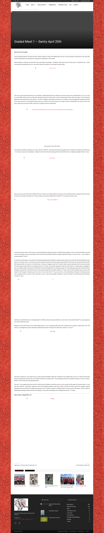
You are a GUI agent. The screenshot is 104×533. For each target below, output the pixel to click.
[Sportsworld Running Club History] (44, 504)
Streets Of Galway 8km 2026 (20, 485)
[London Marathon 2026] (37, 479)
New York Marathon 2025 (81, 485)
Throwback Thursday (53, 510)
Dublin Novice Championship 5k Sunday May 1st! (25, 465)
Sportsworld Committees (63, 531)
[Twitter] (18, 1)
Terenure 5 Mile (62, 5)
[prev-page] (15, 490)
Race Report (20, 9)
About (33, 5)
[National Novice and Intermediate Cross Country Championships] (67, 479)
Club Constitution (72, 531)
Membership (52, 5)
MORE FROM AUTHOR (29, 470)
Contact (75, 5)
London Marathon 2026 (34, 485)
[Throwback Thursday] (42, 512)
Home (27, 5)
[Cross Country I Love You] (44, 519)
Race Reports (42, 5)
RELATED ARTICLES (19, 470)
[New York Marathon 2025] (83, 479)
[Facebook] (15, 1)
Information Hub (81, 531)
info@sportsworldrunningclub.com (23, 519)
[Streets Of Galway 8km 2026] (21, 479)
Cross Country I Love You (54, 517)
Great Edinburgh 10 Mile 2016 (83, 465)
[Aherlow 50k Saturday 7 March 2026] (52, 479)
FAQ (70, 5)
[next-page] (17, 490)
